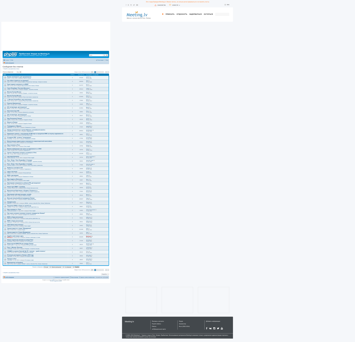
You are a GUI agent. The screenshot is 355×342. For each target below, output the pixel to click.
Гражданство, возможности (29, 214)
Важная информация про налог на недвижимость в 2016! (24, 149)
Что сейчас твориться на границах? (18, 80)
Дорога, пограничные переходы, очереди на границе (34, 81)
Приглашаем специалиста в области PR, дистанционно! (23, 183)
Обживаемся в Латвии (30, 127)
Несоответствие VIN (13, 111)
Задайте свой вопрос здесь (15, 236)
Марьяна (9, 203)
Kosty (8, 214)
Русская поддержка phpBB (56, 280)
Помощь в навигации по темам (33, 237)
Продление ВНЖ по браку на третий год (19, 205)
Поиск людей (26, 108)
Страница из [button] (92, 72)
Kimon (8, 93)
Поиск (104, 55)
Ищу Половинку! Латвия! (14, 118)
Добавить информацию (213, 321)
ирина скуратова (11, 157)
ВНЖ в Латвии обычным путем (30, 188)
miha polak (9, 256)
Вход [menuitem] (107, 60)
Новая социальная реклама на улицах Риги (20, 240)
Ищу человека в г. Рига (14, 209)
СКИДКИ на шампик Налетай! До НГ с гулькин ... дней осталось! (26, 251)
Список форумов (9, 63)
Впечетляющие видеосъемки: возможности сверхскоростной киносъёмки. (29, 141)
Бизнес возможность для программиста (19, 77)
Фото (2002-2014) (184, 326)
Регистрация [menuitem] (101, 60)
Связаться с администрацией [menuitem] (62, 277)
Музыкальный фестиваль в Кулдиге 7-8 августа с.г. (22, 190)
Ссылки (7, 60)
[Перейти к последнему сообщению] (90, 77)
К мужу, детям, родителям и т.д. (31, 207)
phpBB (52, 279)
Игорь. (8, 112)
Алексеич (9, 191)
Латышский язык (27, 172)
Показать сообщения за (38, 267)
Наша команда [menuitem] (74, 277)
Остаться (208, 14)
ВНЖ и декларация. (13, 175)
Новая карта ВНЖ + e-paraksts (16, 186)
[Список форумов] (11, 54)
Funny (8, 150)
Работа (154, 326)
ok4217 (9, 78)
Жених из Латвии (12, 122)
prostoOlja (9, 138)
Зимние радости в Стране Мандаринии (18, 232)
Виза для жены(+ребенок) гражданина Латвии (20, 198)
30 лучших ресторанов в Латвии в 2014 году (20, 255)
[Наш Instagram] (131, 5)
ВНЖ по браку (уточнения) (15, 217)
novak (8, 123)
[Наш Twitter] (134, 5)
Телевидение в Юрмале (14, 126)
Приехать (170, 14)
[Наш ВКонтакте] (128, 5)
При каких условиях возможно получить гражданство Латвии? (26, 213)
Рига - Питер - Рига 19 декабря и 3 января (19, 160)
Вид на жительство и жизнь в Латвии (30, 85)
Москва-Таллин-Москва (14, 92)
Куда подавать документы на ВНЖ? (18, 84)
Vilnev (8, 104)
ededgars (9, 169)
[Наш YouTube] (137, 5)
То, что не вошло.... (29, 142)
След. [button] (108, 72)
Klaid (8, 229)
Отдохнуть (182, 14)
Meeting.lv (129, 321)
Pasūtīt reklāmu (156, 324)
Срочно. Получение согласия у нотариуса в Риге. (22, 152)
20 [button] (106, 72)
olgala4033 (9, 127)
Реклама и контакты (158, 321)
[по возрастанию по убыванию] (69, 267)
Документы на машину (28, 112)
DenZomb (9, 142)
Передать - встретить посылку (31, 89)
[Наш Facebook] (207, 328)
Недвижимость (29, 131)
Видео (23, 229)
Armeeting (9, 241)
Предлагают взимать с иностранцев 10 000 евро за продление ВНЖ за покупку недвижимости (35, 133)
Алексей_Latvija (11, 161)
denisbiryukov (10, 131)
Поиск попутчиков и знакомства (30, 97)
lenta (8, 134)
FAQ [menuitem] (12, 60)
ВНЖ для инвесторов (27, 134)
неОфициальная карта (159, 329)
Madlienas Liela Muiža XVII (15, 168)
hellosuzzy (9, 218)
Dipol (8, 81)
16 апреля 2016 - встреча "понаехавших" (19, 137)
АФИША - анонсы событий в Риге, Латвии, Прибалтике (37, 203)
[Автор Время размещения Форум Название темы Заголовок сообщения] (57, 267)
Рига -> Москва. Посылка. (15, 247)
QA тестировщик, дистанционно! (17, 107)
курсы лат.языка (12, 171)
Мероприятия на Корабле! (15, 262)
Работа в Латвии (27, 78)
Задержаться (195, 14)
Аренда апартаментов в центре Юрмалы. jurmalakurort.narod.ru (26, 130)
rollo (8, 153)
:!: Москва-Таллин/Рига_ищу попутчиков (19, 99)
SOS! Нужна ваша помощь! (15, 224)
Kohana (9, 146)
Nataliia (8, 172)
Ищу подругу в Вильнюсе (14, 179)
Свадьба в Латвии (28, 119)
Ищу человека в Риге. (13, 145)
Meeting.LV (10, 237)
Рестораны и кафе (29, 256)
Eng (228, 4)
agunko (9, 119)
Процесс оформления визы (29, 199)
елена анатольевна (11, 210)
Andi (8, 263)
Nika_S (8, 180)
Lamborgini (9, 248)
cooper (8, 89)
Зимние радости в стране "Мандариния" (19, 228)
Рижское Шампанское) (14, 103)
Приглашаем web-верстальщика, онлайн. (19, 194)
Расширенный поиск (107, 55)
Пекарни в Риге (11, 259)
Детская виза (25, 153)
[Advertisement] (56, 37)
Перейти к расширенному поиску (11, 68)
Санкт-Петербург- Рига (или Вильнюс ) (18, 88)
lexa (8, 85)
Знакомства (161, 5)
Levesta (9, 188)
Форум (181, 321)
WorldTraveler (10, 244)
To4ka (8, 176)
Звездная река (11, 202)
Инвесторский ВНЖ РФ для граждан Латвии (20, 243)
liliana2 (8, 108)
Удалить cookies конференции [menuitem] (87, 277)
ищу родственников (13, 156)
